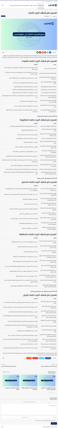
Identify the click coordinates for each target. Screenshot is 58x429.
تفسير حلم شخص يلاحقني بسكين (49, 366)
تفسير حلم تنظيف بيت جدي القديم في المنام (41, 291)
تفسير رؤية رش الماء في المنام (44, 178)
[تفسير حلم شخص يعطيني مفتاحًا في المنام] (29, 380)
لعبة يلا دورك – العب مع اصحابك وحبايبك (19, 5)
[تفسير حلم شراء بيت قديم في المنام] (11, 380)
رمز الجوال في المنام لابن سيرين (8, 366)
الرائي (31, 5)
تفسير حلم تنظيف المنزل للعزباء (44, 116)
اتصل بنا (43, 1)
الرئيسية (55, 1)
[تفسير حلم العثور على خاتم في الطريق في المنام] (47, 380)
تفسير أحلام (40, 5)
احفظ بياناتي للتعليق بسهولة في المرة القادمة (45, 420)
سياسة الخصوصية (49, 1)
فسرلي (25, 57)
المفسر (35, 5)
